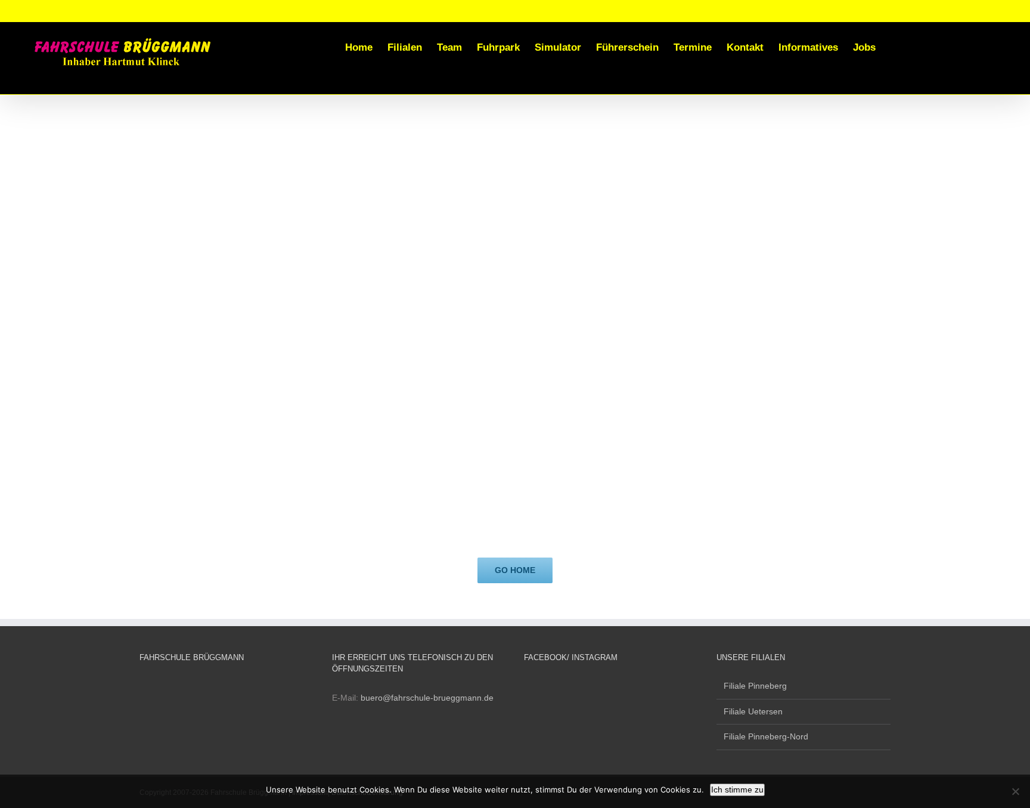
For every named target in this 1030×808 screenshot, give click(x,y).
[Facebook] (527, 686)
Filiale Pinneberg (755, 686)
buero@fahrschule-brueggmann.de (427, 697)
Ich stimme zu (737, 789)
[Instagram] (543, 686)
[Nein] (1015, 791)
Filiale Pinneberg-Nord (766, 736)
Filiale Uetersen (753, 711)
